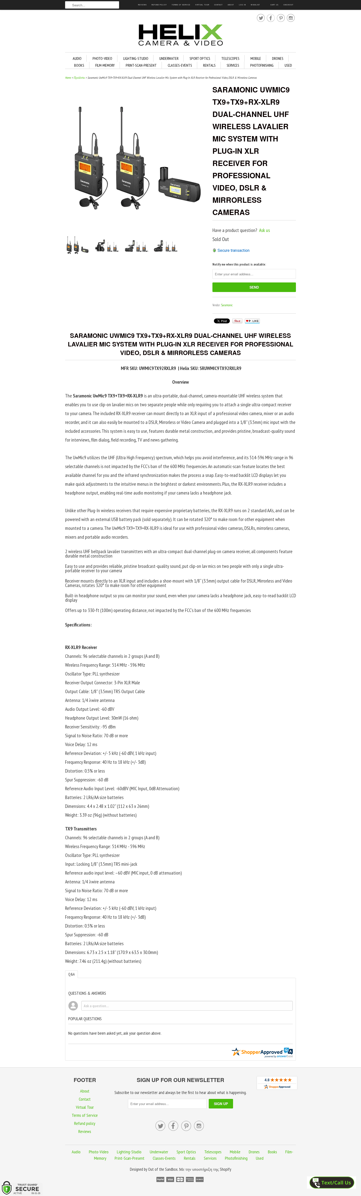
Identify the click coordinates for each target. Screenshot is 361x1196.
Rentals (209, 65)
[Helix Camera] (180, 36)
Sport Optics (200, 58)
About (231, 5)
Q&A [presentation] (71, 974)
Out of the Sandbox (163, 1169)
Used (288, 65)
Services (233, 65)
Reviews (142, 5)
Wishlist (255, 5)
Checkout (288, 5)
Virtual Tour (202, 5)
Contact (218, 5)
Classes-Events (180, 65)
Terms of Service (181, 5)
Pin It (237, 320)
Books (79, 65)
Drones (277, 58)
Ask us (264, 230)
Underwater (169, 58)
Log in (242, 5)
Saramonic (227, 305)
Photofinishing (262, 65)
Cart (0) (274, 5)
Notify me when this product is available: (239, 264)
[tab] (71, 974)
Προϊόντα (79, 77)
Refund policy (159, 5)
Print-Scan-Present (141, 65)
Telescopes (230, 58)
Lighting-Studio (135, 58)
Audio (77, 58)
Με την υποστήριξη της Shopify (205, 1169)
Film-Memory (105, 65)
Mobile (255, 58)
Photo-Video (102, 58)
